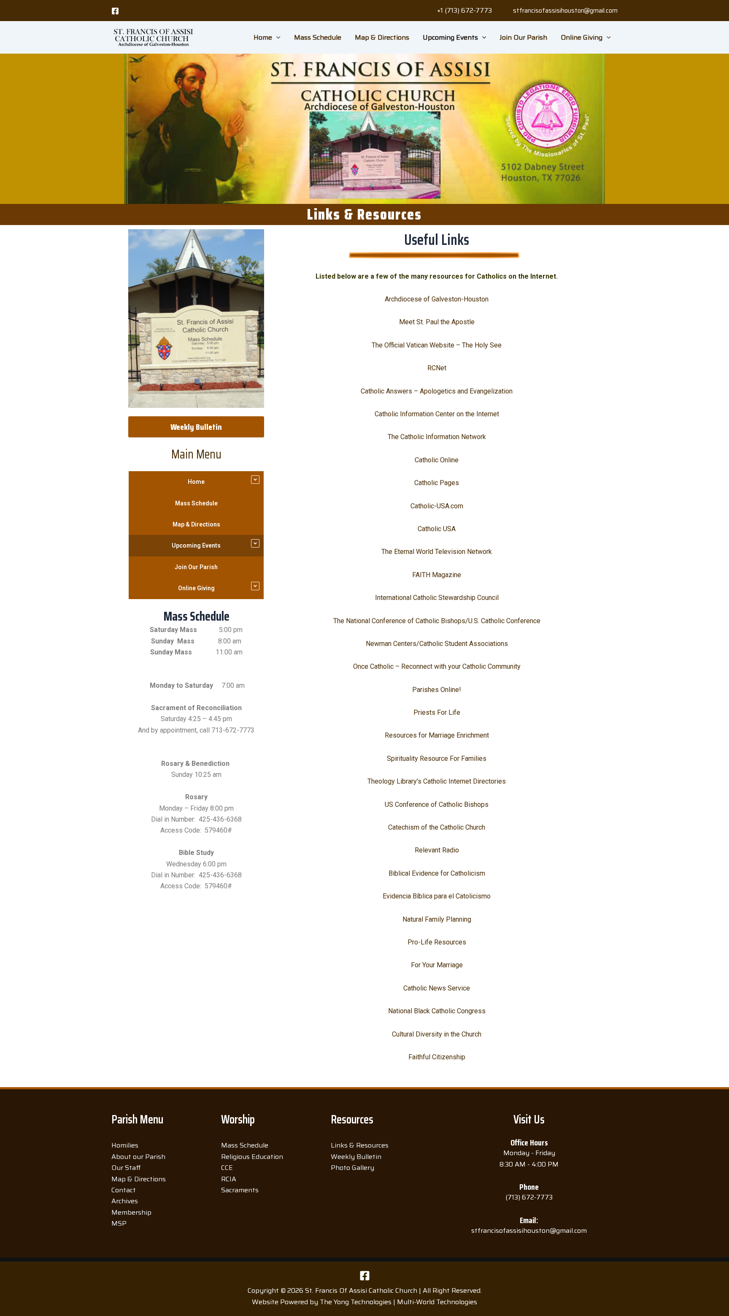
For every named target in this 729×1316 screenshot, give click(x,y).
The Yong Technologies (356, 1302)
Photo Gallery (352, 1167)
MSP (119, 1223)
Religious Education (252, 1156)
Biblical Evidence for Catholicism (437, 873)
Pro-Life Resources (437, 942)
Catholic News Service (436, 988)
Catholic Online (437, 460)
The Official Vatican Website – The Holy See (437, 345)
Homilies (124, 1145)
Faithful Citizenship (436, 1057)
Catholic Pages (436, 483)
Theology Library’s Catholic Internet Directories (436, 781)
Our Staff (126, 1167)
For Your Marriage (437, 965)
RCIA (228, 1179)
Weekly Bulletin (356, 1156)
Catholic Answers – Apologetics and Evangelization (437, 391)
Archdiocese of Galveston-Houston (437, 299)
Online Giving (581, 37)
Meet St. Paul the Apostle (437, 322)
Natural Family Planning (436, 919)
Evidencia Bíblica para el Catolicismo (437, 896)
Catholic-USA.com (436, 506)
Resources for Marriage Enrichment (437, 735)
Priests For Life (436, 712)
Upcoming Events (450, 37)
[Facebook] (115, 11)
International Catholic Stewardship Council (437, 598)
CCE (227, 1167)
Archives (124, 1201)
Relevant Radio (437, 850)
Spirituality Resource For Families (436, 758)
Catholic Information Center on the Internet (437, 414)
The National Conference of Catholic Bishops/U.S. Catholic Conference (436, 621)
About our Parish (138, 1156)
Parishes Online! (436, 690)
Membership (131, 1212)
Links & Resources (360, 1145)
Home (263, 37)
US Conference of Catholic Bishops (437, 804)
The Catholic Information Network (437, 437)
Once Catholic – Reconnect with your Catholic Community (437, 666)
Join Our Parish (523, 37)
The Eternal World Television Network (436, 552)
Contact (123, 1190)
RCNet (436, 368)
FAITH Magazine (436, 575)
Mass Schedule (317, 37)
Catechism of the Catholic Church (436, 827)
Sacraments (240, 1190)
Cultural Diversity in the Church (436, 1034)
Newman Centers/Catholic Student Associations (437, 644)
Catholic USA (437, 529)
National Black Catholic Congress (437, 1011)
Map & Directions (382, 37)
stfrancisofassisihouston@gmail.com (565, 10)
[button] (464, 10)
